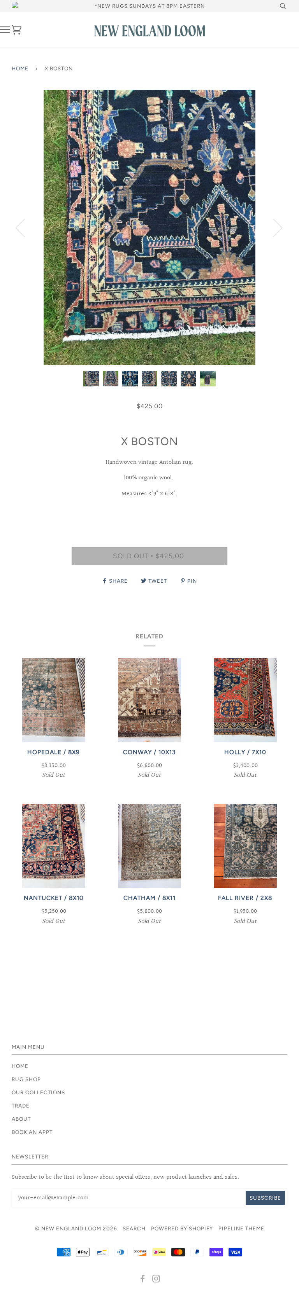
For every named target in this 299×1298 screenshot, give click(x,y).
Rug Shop (26, 1079)
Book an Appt (32, 1132)
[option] (149, 227)
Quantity (149, 513)
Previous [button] (25, 227)
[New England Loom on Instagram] (156, 1280)
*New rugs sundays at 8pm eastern (150, 6)
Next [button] (273, 227)
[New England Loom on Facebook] (143, 1280)
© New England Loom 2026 (76, 1228)
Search (134, 1228)
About (21, 1119)
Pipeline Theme (241, 1228)
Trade (21, 1105)
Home (20, 68)
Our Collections (38, 1092)
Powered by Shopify (182, 1228)
